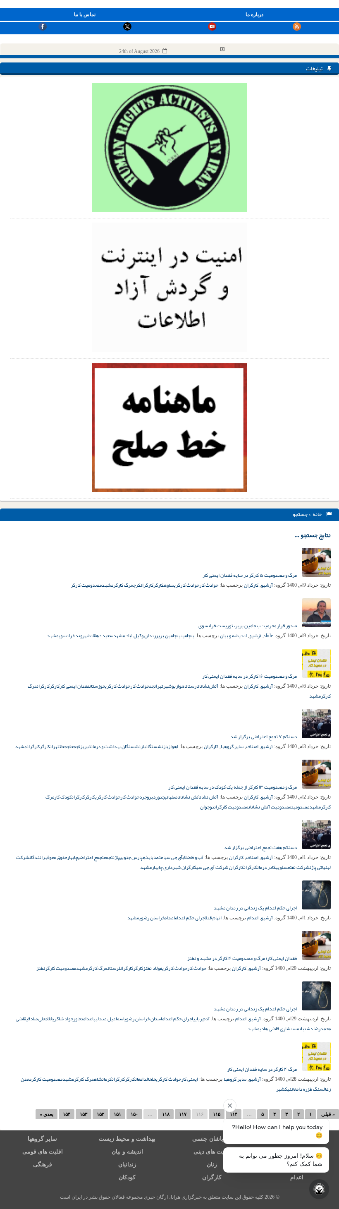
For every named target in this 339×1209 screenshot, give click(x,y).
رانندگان (37, 857)
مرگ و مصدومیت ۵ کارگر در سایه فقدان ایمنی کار (250, 575)
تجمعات (66, 746)
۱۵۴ (66, 1114)
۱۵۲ (100, 1114)
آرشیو (267, 585)
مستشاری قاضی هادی (279, 1029)
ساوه (169, 585)
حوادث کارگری (186, 585)
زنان (212, 1164)
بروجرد (146, 797)
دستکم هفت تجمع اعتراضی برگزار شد (261, 847)
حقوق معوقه (56, 857)
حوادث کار (208, 585)
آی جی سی (173, 857)
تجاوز (78, 1019)
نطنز (40, 968)
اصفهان (173, 797)
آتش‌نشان (209, 686)
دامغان (141, 1079)
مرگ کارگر (123, 585)
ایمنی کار (189, 1079)
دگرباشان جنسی (212, 1139)
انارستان (193, 686)
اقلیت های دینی (212, 1152)
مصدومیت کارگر (86, 585)
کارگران (251, 585)
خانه (318, 514)
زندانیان (127, 1164)
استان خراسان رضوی (143, 1019)
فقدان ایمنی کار (74, 686)
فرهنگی (42, 1164)
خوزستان (97, 686)
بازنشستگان (157, 746)
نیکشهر (283, 1089)
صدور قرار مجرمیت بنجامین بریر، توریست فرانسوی (248, 626)
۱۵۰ (134, 1114)
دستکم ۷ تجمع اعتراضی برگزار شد (264, 736)
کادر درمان (266, 867)
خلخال (151, 1079)
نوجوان (207, 807)
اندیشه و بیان (233, 635)
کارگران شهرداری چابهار (174, 867)
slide (268, 635)
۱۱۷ (182, 1114)
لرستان (113, 968)
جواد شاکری (63, 1019)
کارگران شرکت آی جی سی (220, 867)
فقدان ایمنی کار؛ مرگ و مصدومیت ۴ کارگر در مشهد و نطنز (242, 958)
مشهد (107, 585)
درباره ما (254, 14)
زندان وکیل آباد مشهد (134, 635)
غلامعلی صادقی (39, 1019)
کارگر (158, 585)
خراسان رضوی (152, 918)
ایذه (147, 857)
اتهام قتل (213, 918)
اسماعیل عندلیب (108, 1019)
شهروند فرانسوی (75, 635)
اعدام (252, 918)
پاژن (116, 857)
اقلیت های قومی (42, 1152)
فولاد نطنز (152, 968)
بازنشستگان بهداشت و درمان (118, 746)
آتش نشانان (189, 797)
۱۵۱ (117, 1114)
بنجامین (187, 635)
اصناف (252, 746)
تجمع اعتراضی (91, 857)
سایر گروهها (232, 746)
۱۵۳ (83, 1114)
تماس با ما (84, 14)
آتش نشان (209, 797)
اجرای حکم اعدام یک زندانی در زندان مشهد (256, 908)
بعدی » (46, 1114)
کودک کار (63, 797)
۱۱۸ (166, 1114)
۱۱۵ (216, 1114)
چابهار (72, 857)
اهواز (181, 686)
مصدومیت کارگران (231, 807)
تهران (158, 686)
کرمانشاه (103, 1079)
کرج (137, 585)
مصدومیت (300, 807)
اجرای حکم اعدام (190, 918)
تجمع (76, 746)
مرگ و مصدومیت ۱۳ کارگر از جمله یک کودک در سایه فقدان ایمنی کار (233, 787)
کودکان (127, 1177)
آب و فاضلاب (192, 857)
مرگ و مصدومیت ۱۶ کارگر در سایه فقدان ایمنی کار (250, 676)
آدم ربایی (201, 1019)
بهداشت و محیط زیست (127, 1139)
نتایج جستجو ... (312, 535)
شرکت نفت (300, 867)
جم (151, 686)
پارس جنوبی (131, 857)
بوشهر (169, 686)
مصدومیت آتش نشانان (269, 807)
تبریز (85, 746)
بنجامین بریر (168, 635)
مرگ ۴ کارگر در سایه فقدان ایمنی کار (262, 1069)
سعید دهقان (102, 635)
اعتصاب (158, 857)
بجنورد (160, 797)
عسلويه (283, 867)
